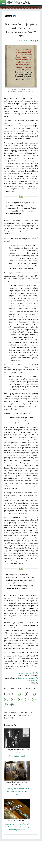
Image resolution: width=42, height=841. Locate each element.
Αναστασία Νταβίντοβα (28, 678)
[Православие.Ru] (19, 2)
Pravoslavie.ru (32, 680)
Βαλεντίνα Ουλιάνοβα (28, 40)
